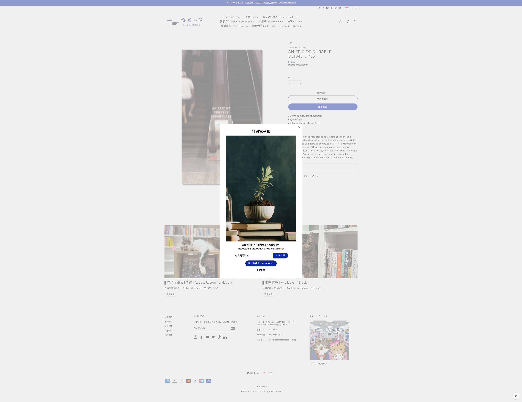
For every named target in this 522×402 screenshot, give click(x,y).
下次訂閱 (261, 270)
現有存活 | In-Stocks (261, 263)
